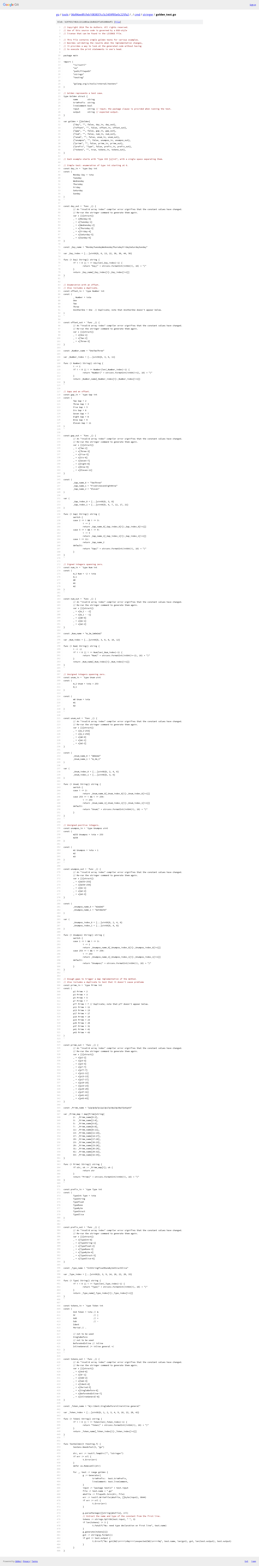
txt (246, 1561)
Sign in (253, 4)
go (57, 14)
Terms (34, 1561)
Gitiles (18, 1561)
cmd (137, 14)
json (253, 1561)
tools (65, 14)
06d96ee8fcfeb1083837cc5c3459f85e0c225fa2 (100, 14)
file (117, 22)
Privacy (26, 1561)
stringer (148, 14)
